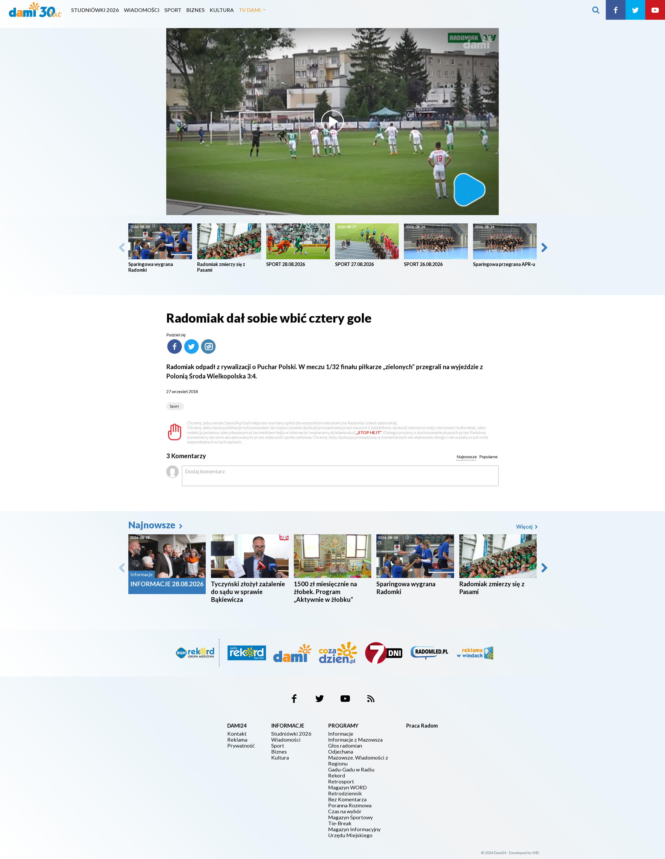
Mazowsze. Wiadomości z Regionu (358, 761)
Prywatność (241, 746)
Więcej (525, 526)
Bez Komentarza (347, 799)
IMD (535, 852)
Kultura (222, 10)
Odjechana (340, 752)
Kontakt (237, 734)
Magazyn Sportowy (350, 817)
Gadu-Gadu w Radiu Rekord (351, 772)
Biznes (195, 10)
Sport (172, 10)
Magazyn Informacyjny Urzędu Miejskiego (354, 832)
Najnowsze (152, 524)
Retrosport (341, 781)
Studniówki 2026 (95, 10)
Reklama (237, 740)
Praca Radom (422, 725)
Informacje (340, 734)
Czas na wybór (345, 811)
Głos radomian (345, 746)
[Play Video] (332, 121)
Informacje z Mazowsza (355, 740)
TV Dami (250, 10)
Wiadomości (141, 10)
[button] (544, 248)
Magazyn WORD (347, 787)
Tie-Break (339, 823)
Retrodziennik (345, 793)
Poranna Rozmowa (349, 805)
